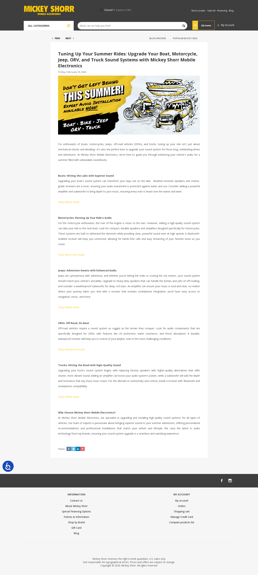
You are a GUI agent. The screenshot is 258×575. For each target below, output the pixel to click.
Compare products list (181, 522)
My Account (227, 25)
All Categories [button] (38, 25)
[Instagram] (230, 480)
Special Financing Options (76, 511)
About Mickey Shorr (76, 506)
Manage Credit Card (181, 517)
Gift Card (76, 527)
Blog (76, 533)
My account (181, 500)
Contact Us (76, 500)
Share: (61, 448)
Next (68, 38)
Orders (182, 506)
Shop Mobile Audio (69, 307)
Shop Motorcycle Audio (71, 254)
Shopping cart (182, 511)
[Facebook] (221, 480)
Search (184, 26)
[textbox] (132, 25)
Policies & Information (76, 517)
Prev (57, 38)
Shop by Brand (76, 522)
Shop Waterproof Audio (71, 349)
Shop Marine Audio (69, 202)
